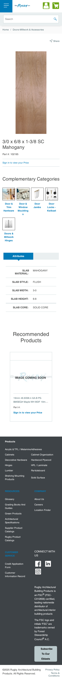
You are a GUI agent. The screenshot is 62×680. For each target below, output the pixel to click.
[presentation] (18, 256)
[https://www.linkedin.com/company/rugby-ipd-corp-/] (48, 563)
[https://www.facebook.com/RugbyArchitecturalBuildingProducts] (38, 563)
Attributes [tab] (18, 256)
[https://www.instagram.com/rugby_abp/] (38, 571)
